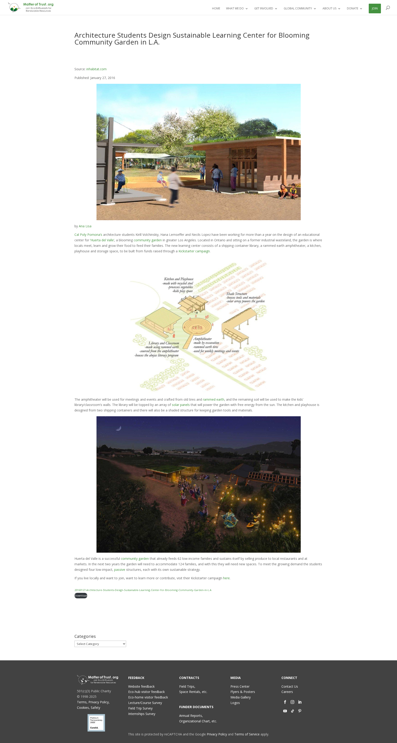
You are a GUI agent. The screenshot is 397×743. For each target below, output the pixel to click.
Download (80, 595)
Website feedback (141, 686)
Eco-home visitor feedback (148, 697)
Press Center (240, 686)
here (226, 578)
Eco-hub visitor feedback (146, 692)
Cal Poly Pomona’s (88, 234)
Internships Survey (141, 714)
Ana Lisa (85, 226)
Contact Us (289, 686)
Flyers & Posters (242, 692)
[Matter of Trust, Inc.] (97, 680)
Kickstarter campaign (194, 251)
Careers (287, 692)
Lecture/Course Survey (145, 703)
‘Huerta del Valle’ (102, 240)
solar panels (181, 404)
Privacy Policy (217, 734)
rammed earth (213, 399)
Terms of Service (247, 734)
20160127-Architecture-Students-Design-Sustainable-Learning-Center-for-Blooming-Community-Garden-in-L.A (142, 590)
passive (119, 569)
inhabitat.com (96, 69)
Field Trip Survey (140, 708)
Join (375, 8)
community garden (148, 240)
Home (216, 8)
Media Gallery (240, 697)
